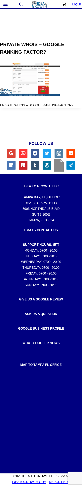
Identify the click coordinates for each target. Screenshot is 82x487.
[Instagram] (59, 153)
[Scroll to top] (76, 344)
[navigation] (5, 4)
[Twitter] (47, 153)
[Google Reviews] (11, 153)
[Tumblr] (35, 165)
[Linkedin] (11, 165)
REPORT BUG (59, 482)
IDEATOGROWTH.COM (29, 482)
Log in (76, 4)
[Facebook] (35, 153)
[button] (64, 4)
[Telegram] (71, 165)
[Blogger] (59, 165)
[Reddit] (71, 153)
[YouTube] (23, 153)
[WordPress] (47, 165)
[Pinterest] (23, 165)
